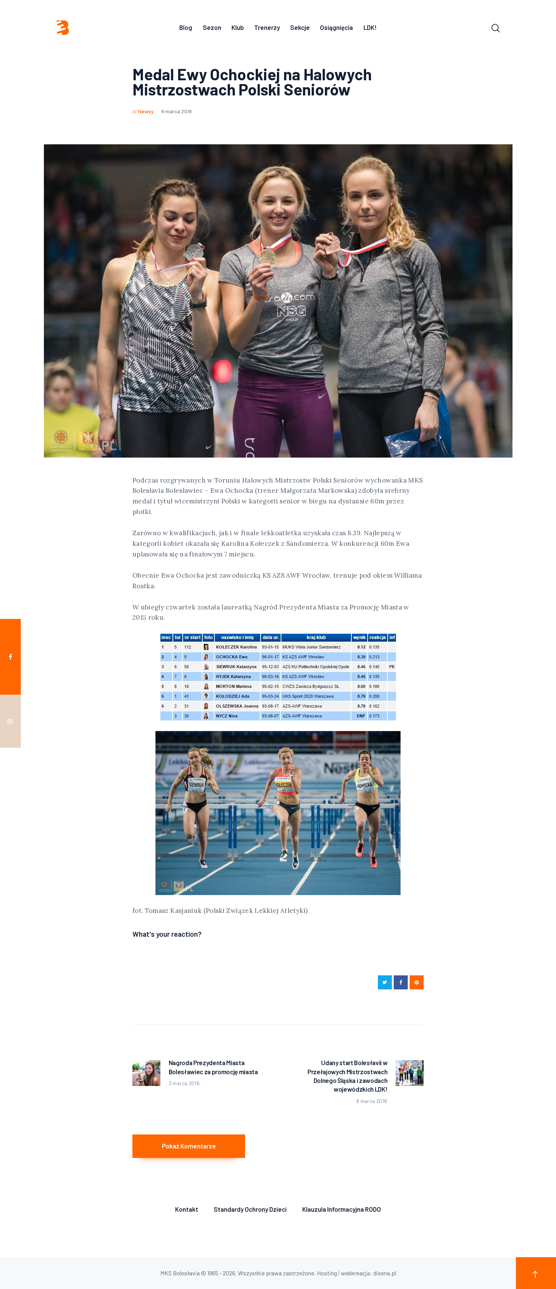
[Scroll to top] (536, 1273)
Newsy (146, 111)
